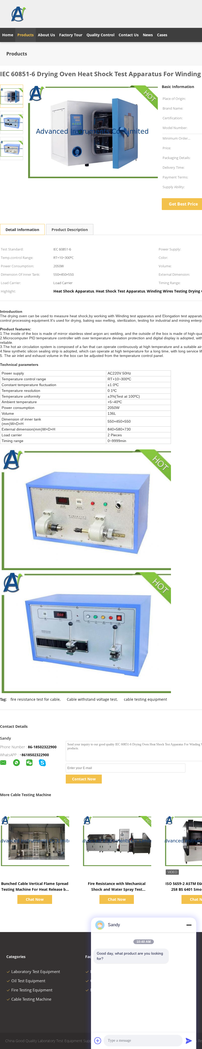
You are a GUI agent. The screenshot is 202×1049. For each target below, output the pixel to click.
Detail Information (22, 229)
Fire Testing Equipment (31, 989)
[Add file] (98, 1040)
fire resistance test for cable (35, 699)
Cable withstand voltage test (92, 699)
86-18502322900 (42, 746)
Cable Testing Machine (31, 999)
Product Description (70, 229)
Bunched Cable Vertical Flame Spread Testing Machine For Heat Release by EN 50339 (34, 889)
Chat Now (35, 899)
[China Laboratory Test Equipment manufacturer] (18, 14)
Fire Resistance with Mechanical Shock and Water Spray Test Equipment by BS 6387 (116, 889)
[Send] (189, 1040)
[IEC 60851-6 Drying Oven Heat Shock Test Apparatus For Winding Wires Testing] (11, 95)
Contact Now (84, 778)
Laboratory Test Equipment (35, 971)
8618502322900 (35, 754)
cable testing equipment (145, 699)
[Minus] (189, 925)
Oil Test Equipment (28, 980)
